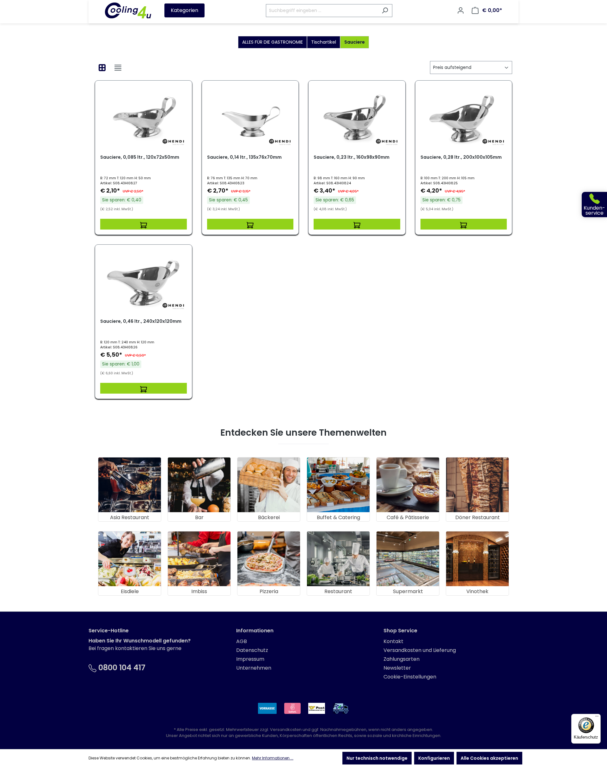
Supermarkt (408, 591)
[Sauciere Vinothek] (477, 558)
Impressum (250, 659)
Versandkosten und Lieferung (419, 650)
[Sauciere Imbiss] (199, 558)
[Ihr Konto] (460, 10)
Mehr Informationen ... (272, 758)
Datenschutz (252, 650)
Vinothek (477, 591)
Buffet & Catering (338, 517)
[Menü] (597, 717)
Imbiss (199, 591)
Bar (199, 517)
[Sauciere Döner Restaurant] (477, 484)
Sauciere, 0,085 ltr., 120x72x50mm (139, 157)
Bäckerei (269, 517)
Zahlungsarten (401, 659)
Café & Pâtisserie (408, 517)
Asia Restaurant (129, 517)
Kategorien (184, 10)
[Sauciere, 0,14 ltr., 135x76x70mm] (250, 117)
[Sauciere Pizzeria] (268, 558)
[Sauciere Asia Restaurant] (129, 484)
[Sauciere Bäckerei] (268, 484)
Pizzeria (269, 591)
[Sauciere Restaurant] (338, 558)
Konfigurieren (434, 758)
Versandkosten (286, 730)
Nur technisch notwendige (377, 758)
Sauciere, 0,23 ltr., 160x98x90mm (351, 157)
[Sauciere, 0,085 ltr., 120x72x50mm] (143, 117)
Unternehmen (253, 668)
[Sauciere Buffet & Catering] (338, 484)
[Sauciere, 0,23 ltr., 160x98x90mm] (357, 117)
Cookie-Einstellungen (409, 676)
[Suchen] (384, 10)
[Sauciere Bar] (199, 484)
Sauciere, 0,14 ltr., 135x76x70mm (244, 157)
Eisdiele (130, 591)
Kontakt (393, 641)
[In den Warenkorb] (143, 224)
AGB (241, 641)
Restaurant (338, 591)
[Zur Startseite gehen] (128, 10)
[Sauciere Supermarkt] (408, 558)
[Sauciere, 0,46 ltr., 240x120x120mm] (143, 281)
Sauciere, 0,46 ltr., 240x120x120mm (140, 321)
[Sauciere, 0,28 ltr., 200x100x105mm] (463, 117)
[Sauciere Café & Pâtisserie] (408, 484)
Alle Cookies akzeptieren (489, 758)
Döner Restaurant (477, 517)
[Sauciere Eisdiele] (129, 558)
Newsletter (397, 668)
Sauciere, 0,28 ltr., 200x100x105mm (461, 157)
